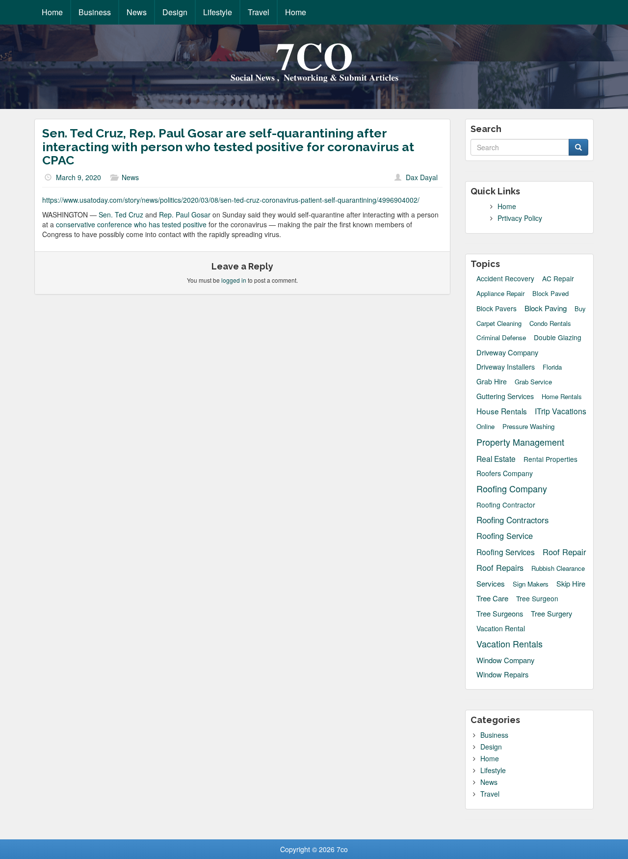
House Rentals (501, 410)
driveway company (507, 352)
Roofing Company (511, 489)
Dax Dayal (422, 177)
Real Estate (496, 458)
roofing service (504, 535)
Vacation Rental (500, 628)
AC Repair (558, 278)
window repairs (502, 674)
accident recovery (505, 278)
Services (490, 583)
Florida (552, 367)
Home (52, 12)
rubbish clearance (558, 568)
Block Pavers (496, 308)
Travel (258, 12)
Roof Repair (564, 552)
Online (485, 426)
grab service (533, 381)
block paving (545, 308)
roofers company (504, 473)
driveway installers (505, 367)
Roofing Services (505, 551)
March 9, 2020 (78, 177)
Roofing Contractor (505, 505)
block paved (550, 293)
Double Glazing (557, 337)
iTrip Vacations (560, 410)
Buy (580, 308)
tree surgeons (499, 613)
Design (174, 12)
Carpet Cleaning (499, 323)
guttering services (505, 396)
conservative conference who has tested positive (131, 224)
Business (94, 12)
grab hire (491, 381)
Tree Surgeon (537, 598)
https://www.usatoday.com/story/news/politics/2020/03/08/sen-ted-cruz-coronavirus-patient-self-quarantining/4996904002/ (230, 200)
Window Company (505, 660)
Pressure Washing (528, 426)
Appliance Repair (500, 293)
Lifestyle (217, 12)
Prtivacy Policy (519, 218)
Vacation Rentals (509, 644)
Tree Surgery (551, 613)
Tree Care (492, 598)
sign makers (531, 584)
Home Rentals (562, 396)
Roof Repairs (499, 567)
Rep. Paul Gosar (184, 214)
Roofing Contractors (512, 520)
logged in (233, 280)
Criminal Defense (501, 337)
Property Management (520, 442)
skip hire (570, 583)
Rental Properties (550, 459)
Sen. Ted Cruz (122, 214)
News (137, 12)
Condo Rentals (550, 323)
